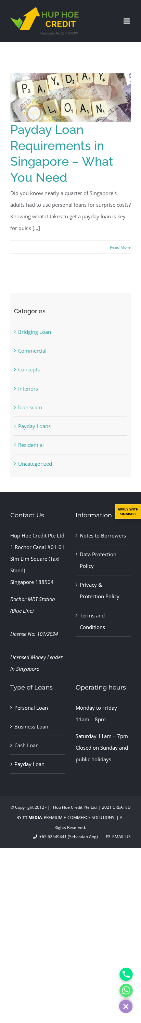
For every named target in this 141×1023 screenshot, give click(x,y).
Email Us (120, 837)
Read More (120, 247)
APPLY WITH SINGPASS (128, 511)
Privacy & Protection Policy (99, 590)
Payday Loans (34, 426)
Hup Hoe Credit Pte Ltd (37, 535)
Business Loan (31, 726)
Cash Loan (26, 745)
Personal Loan (31, 707)
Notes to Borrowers (103, 535)
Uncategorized (35, 463)
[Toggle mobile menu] (127, 21)
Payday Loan (29, 764)
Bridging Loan (34, 331)
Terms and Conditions (92, 621)
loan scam (30, 407)
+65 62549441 (52, 837)
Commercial (32, 350)
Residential (31, 444)
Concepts (29, 369)
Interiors (28, 388)
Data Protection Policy (98, 560)
